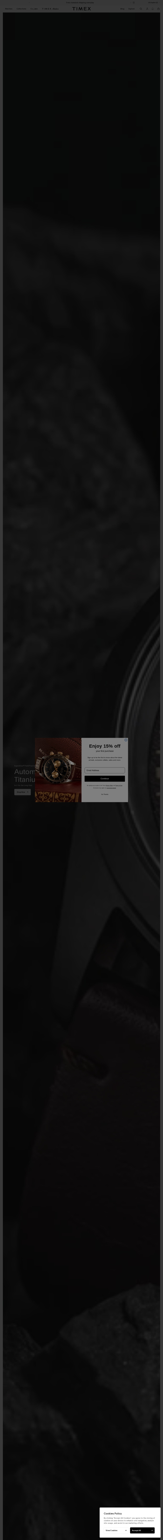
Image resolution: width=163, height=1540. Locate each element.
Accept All (136, 1530)
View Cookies (111, 1530)
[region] (130, 1523)
